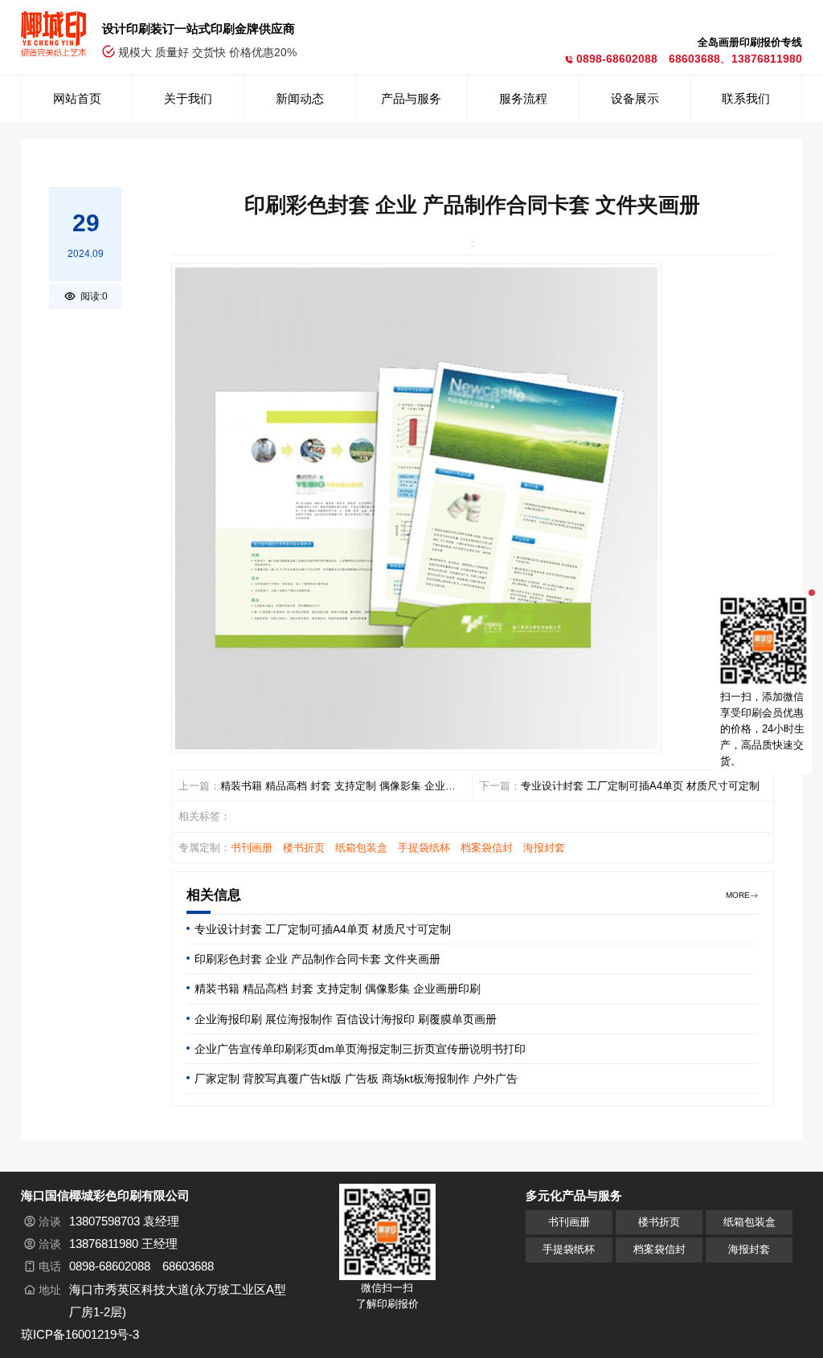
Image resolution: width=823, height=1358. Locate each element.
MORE (738, 895)
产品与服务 (411, 98)
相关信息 (213, 895)
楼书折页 (304, 848)
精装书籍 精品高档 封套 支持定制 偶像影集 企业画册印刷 (338, 788)
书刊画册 (251, 848)
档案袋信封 (487, 848)
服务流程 (523, 98)
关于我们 (188, 98)
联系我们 (746, 98)
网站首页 (77, 98)
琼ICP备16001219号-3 (80, 1334)
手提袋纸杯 (424, 848)
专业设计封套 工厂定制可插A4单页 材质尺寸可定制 (640, 786)
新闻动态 (300, 98)
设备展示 (635, 98)
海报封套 (544, 848)
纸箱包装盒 (361, 848)
